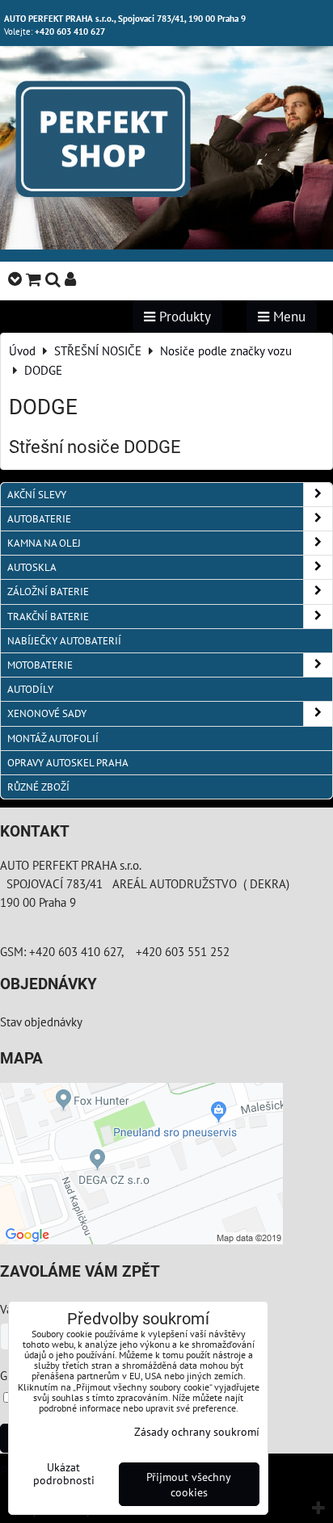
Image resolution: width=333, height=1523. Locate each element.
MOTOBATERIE (40, 665)
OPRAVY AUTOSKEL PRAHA (68, 763)
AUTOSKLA (32, 567)
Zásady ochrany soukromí (196, 1431)
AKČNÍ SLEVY (36, 494)
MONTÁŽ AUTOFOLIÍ (53, 738)
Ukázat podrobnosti (64, 1474)
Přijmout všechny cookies (188, 1484)
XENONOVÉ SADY (46, 713)
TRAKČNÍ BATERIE (48, 616)
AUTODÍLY (30, 689)
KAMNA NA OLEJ (44, 543)
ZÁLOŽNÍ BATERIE (48, 591)
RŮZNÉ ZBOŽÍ (38, 787)
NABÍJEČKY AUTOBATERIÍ (64, 641)
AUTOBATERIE (39, 519)
